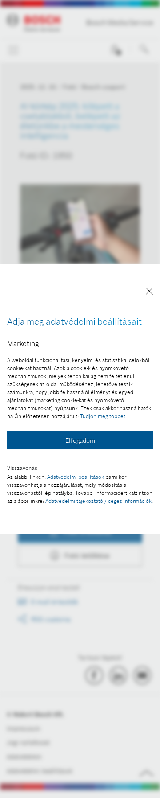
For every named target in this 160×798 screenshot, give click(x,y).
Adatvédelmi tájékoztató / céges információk (98, 501)
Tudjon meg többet (102, 416)
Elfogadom (80, 440)
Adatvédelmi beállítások (75, 476)
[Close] (149, 293)
